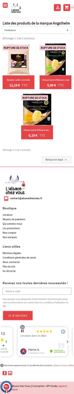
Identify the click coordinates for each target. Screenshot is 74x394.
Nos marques (10, 237)
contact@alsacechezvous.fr (26, 198)
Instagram (10, 373)
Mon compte (9, 232)
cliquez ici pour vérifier (63, 365)
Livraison (8, 214)
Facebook (5, 373)
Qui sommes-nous (12, 223)
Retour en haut (56, 160)
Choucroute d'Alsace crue (55, 79)
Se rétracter (9, 271)
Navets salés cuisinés (18, 79)
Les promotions (11, 228)
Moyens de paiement (14, 219)
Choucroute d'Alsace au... (37, 130)
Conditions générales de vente (19, 257)
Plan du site (9, 266)
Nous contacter (11, 262)
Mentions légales (12, 253)
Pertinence (37, 30)
